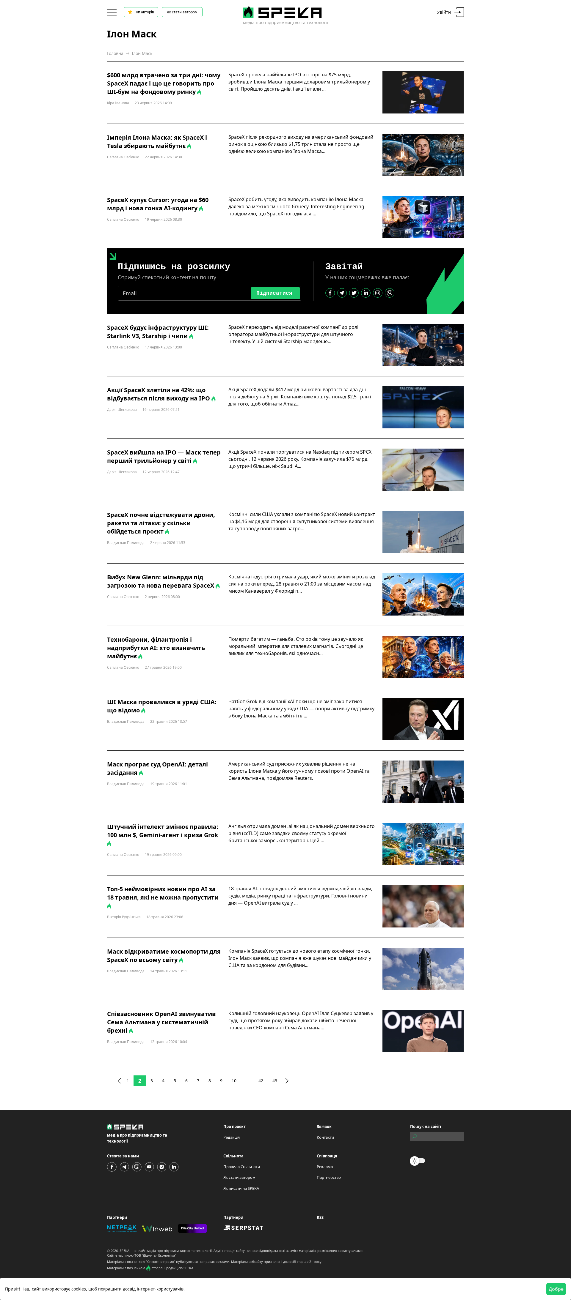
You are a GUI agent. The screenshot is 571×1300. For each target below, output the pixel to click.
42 (260, 1080)
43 (274, 1080)
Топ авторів (144, 12)
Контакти (325, 1137)
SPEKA (124, 1250)
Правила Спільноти (241, 1166)
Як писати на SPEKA (241, 1188)
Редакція (231, 1137)
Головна (115, 53)
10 (234, 1080)
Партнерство (329, 1177)
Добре (556, 1289)
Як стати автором (182, 12)
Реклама (325, 1166)
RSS (320, 1217)
